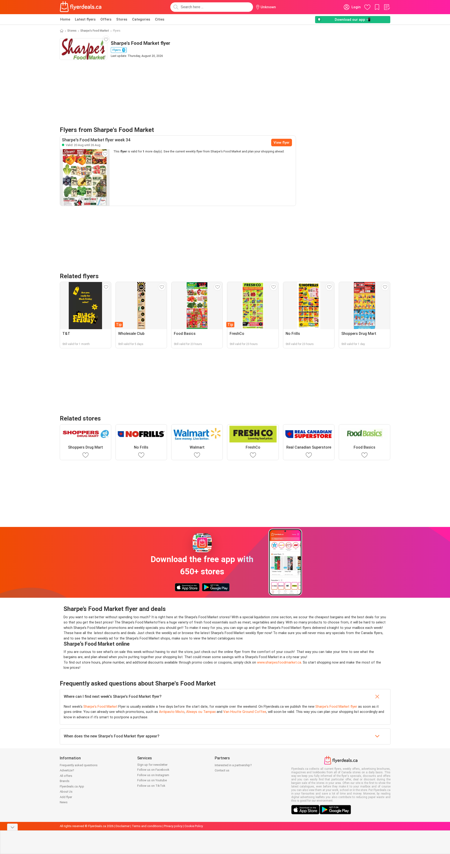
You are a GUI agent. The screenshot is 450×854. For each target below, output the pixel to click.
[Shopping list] (386, 7)
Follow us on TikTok (151, 785)
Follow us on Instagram (153, 775)
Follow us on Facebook (153, 769)
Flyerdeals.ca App (72, 786)
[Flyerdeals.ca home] (81, 7)
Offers (105, 19)
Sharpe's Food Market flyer (336, 706)
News (64, 802)
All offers (66, 776)
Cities (159, 19)
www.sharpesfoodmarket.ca (279, 662)
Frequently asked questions (79, 765)
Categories (141, 19)
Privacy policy (173, 826)
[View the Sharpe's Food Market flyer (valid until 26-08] (85, 177)
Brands (64, 781)
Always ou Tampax (201, 712)
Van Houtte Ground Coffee (244, 712)
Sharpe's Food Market (94, 30)
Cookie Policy (193, 826)
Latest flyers (85, 19)
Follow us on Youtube (152, 780)
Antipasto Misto (171, 712)
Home (65, 19)
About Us (66, 791)
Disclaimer (123, 826)
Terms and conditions (147, 826)
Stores (121, 19)
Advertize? (67, 770)
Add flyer (66, 797)
